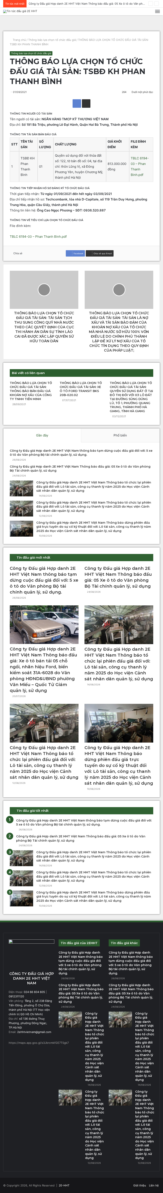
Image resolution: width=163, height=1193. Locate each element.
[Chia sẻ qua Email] (86, 103)
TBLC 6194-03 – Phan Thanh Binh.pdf (38, 237)
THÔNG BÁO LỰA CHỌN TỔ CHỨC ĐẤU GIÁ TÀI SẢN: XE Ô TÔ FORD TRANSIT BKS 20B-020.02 (81, 389)
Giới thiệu (139, 1185)
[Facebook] (77, 103)
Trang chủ (19, 39)
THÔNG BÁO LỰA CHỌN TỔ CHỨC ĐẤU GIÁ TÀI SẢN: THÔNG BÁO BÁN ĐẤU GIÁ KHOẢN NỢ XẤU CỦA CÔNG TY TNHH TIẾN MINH (31, 391)
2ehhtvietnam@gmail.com (33, 1032)
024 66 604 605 (34, 992)
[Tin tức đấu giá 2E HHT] (20, 11)
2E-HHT (64, 1185)
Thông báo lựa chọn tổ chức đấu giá (52, 39)
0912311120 (16, 996)
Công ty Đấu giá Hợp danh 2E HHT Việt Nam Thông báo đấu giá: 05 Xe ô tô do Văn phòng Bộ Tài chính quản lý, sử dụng (81, 993)
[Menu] (157, 11)
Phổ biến (120, 435)
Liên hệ (154, 1185)
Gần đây (42, 435)
